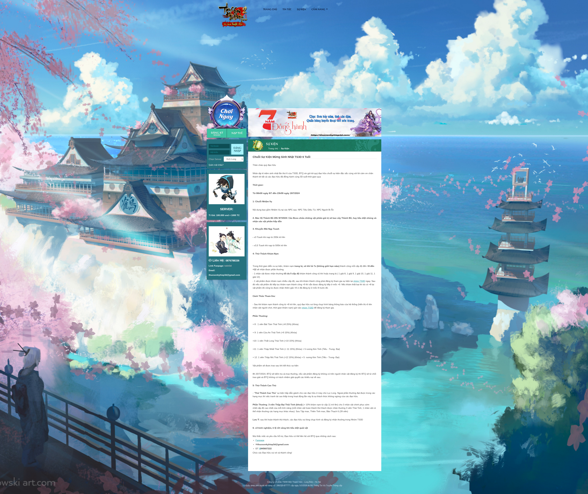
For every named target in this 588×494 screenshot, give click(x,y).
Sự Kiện (285, 148)
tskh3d (228, 266)
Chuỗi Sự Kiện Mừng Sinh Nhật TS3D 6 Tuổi (281, 156)
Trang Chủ (270, 9)
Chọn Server (215, 159)
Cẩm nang (318, 9)
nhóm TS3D (359, 281)
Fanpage (260, 440)
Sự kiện (301, 9)
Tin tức (287, 9)
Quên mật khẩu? (216, 165)
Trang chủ (273, 148)
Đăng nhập (237, 149)
